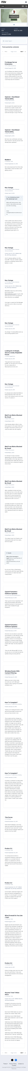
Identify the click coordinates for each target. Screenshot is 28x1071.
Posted (10, 68)
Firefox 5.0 (8, 848)
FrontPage (8, 819)
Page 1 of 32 (14, 51)
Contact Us (21, 1063)
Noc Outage (9, 187)
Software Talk (9, 161)
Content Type (7, 41)
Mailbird (8, 159)
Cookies (14, 1065)
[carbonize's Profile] (14, 24)
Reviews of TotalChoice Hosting (14, 704)
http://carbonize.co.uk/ (10, 294)
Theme (5, 1063)
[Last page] (25, 51)
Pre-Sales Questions (11, 65)
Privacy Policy (13, 1063)
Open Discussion (10, 100)
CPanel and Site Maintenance (13, 595)
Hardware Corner (10, 674)
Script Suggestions (10, 356)
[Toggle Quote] (7, 197)
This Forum (9, 817)
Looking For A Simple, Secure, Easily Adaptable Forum (13, 352)
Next (22, 51)
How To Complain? (11, 702)
